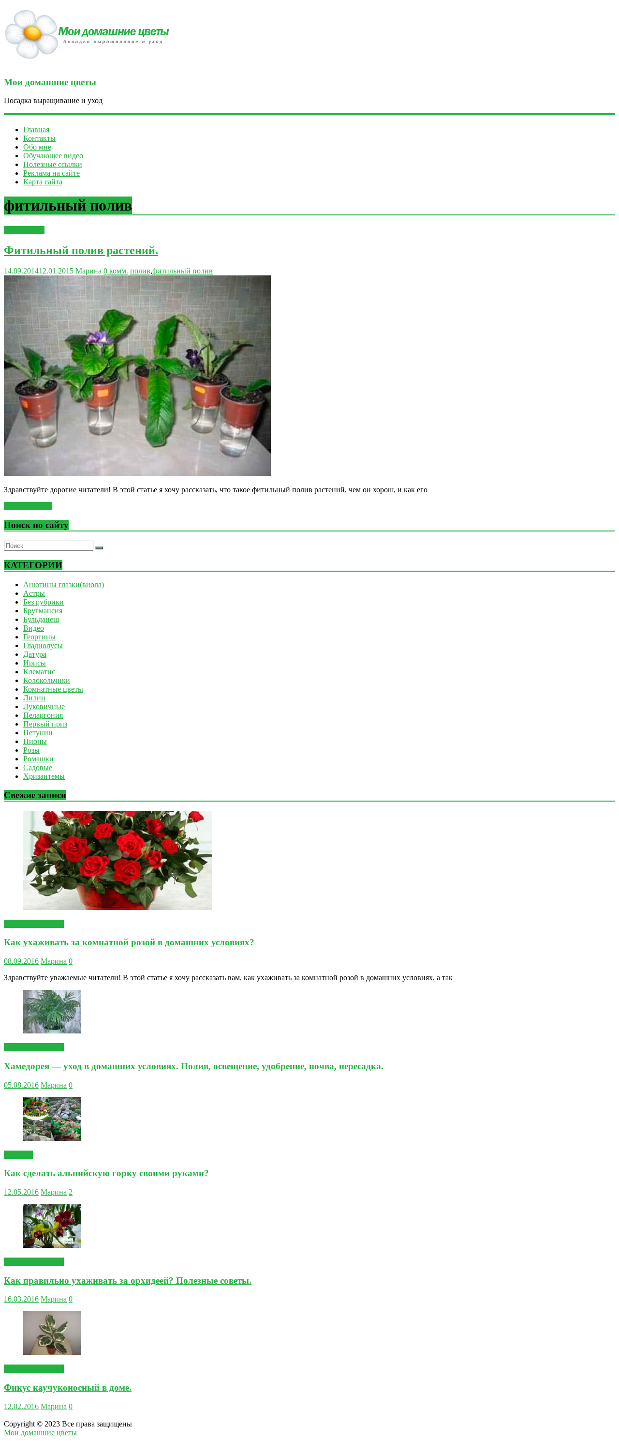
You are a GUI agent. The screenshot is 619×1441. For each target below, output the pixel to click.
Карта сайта (42, 182)
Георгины (39, 637)
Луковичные (44, 706)
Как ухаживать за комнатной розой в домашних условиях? (129, 942)
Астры (34, 593)
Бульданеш (41, 619)
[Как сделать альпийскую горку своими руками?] (52, 1138)
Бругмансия (42, 611)
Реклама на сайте (51, 173)
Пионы (35, 741)
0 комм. (115, 271)
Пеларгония (43, 715)
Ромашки (38, 759)
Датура (34, 654)
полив (140, 271)
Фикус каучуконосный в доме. (68, 1387)
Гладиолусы (43, 645)
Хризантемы (44, 776)
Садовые (37, 767)
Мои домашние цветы (50, 82)
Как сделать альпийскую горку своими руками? (106, 1173)
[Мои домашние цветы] (90, 63)
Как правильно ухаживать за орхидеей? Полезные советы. (127, 1280)
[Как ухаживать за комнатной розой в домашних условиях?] (117, 907)
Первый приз (45, 724)
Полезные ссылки (52, 164)
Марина (54, 961)
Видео (33, 628)
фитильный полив (182, 271)
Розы (31, 750)
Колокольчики (46, 680)
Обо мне (37, 147)
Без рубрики (24, 230)
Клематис (39, 671)
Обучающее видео (53, 156)
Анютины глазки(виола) (63, 584)
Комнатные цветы (53, 689)
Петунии (38, 732)
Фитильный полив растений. (81, 250)
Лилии (34, 698)
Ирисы (34, 663)
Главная (36, 129)
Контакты (39, 138)
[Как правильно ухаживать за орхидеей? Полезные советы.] (52, 1245)
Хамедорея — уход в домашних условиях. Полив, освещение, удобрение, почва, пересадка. (193, 1066)
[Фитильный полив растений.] (137, 473)
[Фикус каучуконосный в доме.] (52, 1352)
